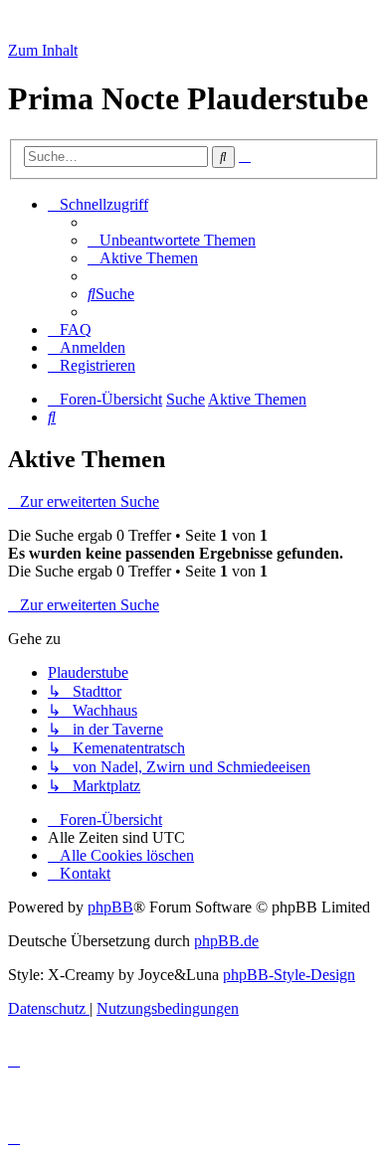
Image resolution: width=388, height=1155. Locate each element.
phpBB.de (226, 940)
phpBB (110, 907)
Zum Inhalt (43, 50)
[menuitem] (172, 240)
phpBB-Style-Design (289, 974)
